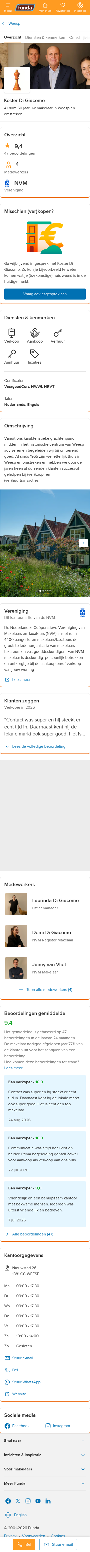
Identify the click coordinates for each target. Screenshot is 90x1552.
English (20, 1514)
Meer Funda (15, 1483)
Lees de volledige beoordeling (39, 746)
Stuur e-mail (22, 1358)
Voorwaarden (33, 1535)
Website (19, 1394)
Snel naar (12, 1440)
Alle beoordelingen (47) (32, 1234)
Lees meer (21, 679)
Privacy (10, 1535)
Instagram (61, 1425)
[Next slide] (83, 543)
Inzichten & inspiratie (23, 1454)
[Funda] (25, 8)
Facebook (21, 1425)
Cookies (58, 1535)
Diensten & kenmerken (45, 37)
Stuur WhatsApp (26, 1382)
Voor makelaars (18, 1469)
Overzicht (12, 37)
